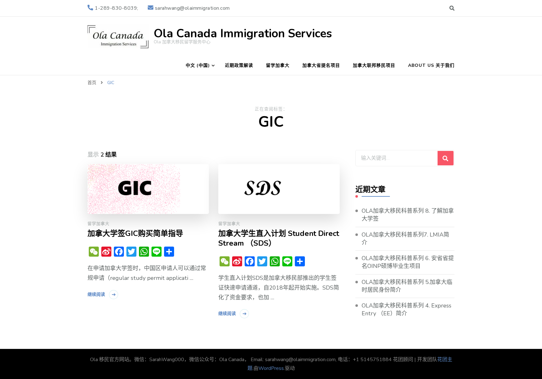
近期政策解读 (239, 65)
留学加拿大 (278, 65)
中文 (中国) (198, 65)
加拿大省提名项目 (321, 65)
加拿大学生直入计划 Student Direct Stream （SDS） (278, 238)
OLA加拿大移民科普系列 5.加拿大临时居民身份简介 (407, 286)
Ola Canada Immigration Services (243, 33)
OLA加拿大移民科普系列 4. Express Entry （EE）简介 (406, 309)
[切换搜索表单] (451, 8)
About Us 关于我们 (431, 65)
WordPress (271, 368)
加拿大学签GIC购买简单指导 (135, 233)
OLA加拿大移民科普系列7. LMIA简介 (405, 238)
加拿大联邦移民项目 (374, 65)
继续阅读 (96, 294)
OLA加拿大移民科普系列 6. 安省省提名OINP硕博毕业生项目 (408, 262)
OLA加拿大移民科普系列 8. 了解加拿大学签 (408, 214)
